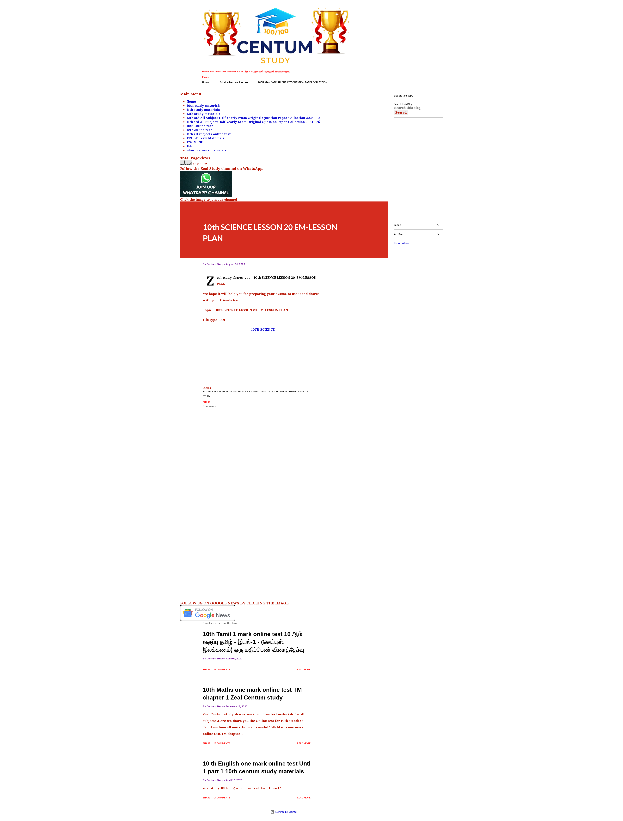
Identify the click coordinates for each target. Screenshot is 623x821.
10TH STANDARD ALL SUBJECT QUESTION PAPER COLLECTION (292, 82)
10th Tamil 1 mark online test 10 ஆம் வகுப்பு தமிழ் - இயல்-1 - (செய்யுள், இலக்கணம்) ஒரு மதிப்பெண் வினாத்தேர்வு (253, 642)
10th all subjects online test (233, 82)
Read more (304, 669)
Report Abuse (401, 242)
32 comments (221, 669)
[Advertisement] (263, 358)
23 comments (221, 743)
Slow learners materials (206, 150)
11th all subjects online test (209, 134)
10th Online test (200, 126)
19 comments (221, 797)
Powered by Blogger (285, 811)
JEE (189, 146)
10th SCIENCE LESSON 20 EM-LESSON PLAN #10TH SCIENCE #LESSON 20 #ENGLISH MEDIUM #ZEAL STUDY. (256, 393)
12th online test (199, 130)
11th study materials (203, 110)
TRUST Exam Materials (205, 138)
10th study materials (203, 105)
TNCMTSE (195, 142)
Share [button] (206, 402)
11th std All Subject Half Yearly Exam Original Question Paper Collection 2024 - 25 (253, 122)
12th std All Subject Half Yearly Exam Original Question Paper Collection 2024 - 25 (253, 118)
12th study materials (203, 114)
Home (205, 82)
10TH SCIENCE (263, 329)
